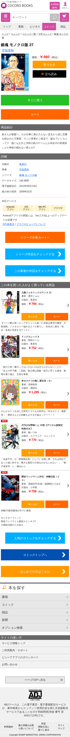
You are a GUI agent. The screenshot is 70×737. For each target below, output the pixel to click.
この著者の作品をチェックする (35, 270)
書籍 (21, 26)
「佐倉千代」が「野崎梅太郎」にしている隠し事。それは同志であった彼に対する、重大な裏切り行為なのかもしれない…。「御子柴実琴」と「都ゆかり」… (33, 463)
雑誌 (63, 26)
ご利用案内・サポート (15, 650)
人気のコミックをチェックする (35, 538)
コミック (49, 26)
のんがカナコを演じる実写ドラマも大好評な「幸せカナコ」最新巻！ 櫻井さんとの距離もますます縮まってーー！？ (33, 413)
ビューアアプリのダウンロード (20, 657)
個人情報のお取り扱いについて (26, 727)
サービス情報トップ (13, 643)
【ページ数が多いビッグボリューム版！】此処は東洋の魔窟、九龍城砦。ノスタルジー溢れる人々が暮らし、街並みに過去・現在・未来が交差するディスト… (33, 327)
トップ (7, 26)
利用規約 (8, 726)
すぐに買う (35, 100)
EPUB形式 (8, 224)
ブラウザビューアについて (31, 224)
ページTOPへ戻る (35, 679)
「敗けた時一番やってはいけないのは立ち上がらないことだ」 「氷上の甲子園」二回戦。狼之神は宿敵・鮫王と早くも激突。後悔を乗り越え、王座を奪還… (33, 371)
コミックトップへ (35, 554)
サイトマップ (61, 727)
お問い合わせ (10, 664)
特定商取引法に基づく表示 (43, 726)
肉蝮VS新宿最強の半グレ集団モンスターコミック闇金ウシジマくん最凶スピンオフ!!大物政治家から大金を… (18, 517)
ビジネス (35, 26)
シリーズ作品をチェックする (35, 254)
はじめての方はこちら (35, 571)
